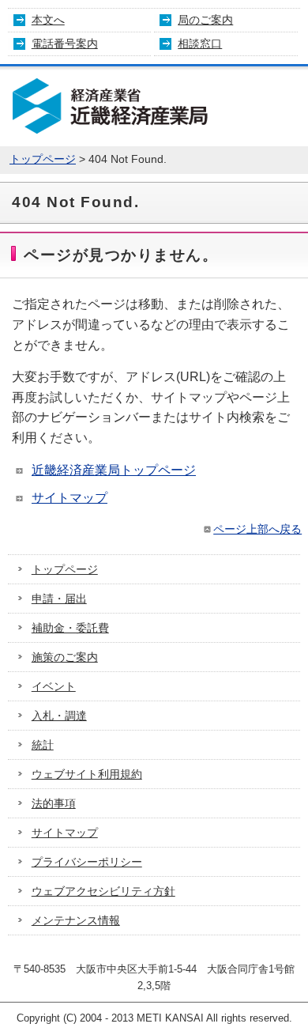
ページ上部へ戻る (257, 529)
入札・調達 (59, 715)
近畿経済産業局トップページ (114, 470)
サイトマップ (69, 497)
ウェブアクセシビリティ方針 (103, 891)
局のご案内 (205, 19)
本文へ (48, 19)
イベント (54, 686)
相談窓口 (200, 43)
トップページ (42, 159)
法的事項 (54, 803)
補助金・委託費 (70, 627)
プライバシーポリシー (87, 862)
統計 (43, 744)
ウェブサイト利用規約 (87, 774)
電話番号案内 (65, 43)
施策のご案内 (65, 657)
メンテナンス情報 (76, 920)
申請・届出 (59, 598)
